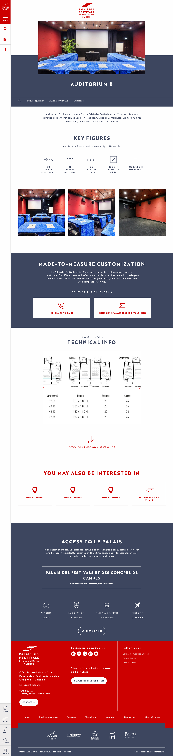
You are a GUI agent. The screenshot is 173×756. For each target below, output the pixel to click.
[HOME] (19, 102)
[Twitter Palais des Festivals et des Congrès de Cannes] (85, 653)
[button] (5, 29)
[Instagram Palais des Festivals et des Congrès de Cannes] (90, 653)
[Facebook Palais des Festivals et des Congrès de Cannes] (79, 653)
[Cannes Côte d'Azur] (52, 735)
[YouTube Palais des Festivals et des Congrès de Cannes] (96, 653)
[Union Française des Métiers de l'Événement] (74, 735)
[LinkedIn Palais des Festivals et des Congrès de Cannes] (73, 653)
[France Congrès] (95, 735)
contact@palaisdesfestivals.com (34, 693)
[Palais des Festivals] (5, 6)
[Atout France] (130, 735)
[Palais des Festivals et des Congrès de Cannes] (29, 655)
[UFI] (112, 735)
